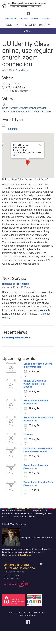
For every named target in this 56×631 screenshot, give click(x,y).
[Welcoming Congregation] (34, 600)
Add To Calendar (18, 91)
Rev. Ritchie (25, 555)
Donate (35, 19)
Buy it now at (11, 584)
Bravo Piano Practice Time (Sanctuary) (38, 419)
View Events (18, 155)
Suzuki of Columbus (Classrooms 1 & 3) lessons (34, 383)
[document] (28, 269)
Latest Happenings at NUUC (16, 337)
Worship (28, 434)
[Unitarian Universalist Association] (14, 600)
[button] (28, 163)
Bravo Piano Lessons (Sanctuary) (35, 402)
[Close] (40, 145)
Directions (11, 19)
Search (24, 19)
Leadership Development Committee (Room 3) (37, 450)
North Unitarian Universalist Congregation (24, 108)
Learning (13, 129)
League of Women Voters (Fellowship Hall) (37, 365)
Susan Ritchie (22, 70)
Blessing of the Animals (15, 284)
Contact (46, 19)
